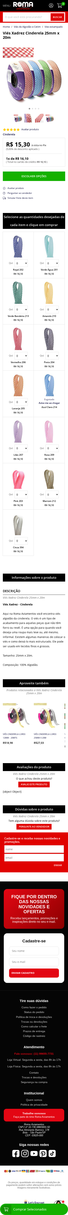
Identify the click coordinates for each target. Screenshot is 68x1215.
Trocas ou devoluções (34, 1021)
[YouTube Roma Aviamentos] (34, 1153)
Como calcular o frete (34, 1026)
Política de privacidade (34, 1104)
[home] (23, 5)
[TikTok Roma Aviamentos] (52, 1153)
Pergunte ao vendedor (34, 826)
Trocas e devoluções (34, 1077)
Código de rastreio (34, 1035)
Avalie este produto (34, 784)
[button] (29, 108)
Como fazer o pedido (34, 1007)
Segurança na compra (34, 1082)
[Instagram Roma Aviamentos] (25, 1153)
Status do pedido (34, 1012)
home (6, 27)
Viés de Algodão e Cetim (27, 27)
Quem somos (34, 1099)
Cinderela (9, 134)
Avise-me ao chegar (49, 402)
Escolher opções (34, 176)
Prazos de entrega (34, 1031)
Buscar (57, 17)
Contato (34, 1072)
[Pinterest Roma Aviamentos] (43, 1153)
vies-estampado (54, 27)
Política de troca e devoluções (34, 1016)
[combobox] (34, 17)
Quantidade (18, 263)
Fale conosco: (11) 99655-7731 (34, 1053)
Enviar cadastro (23, 972)
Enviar (58, 865)
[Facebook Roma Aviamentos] (15, 1153)
